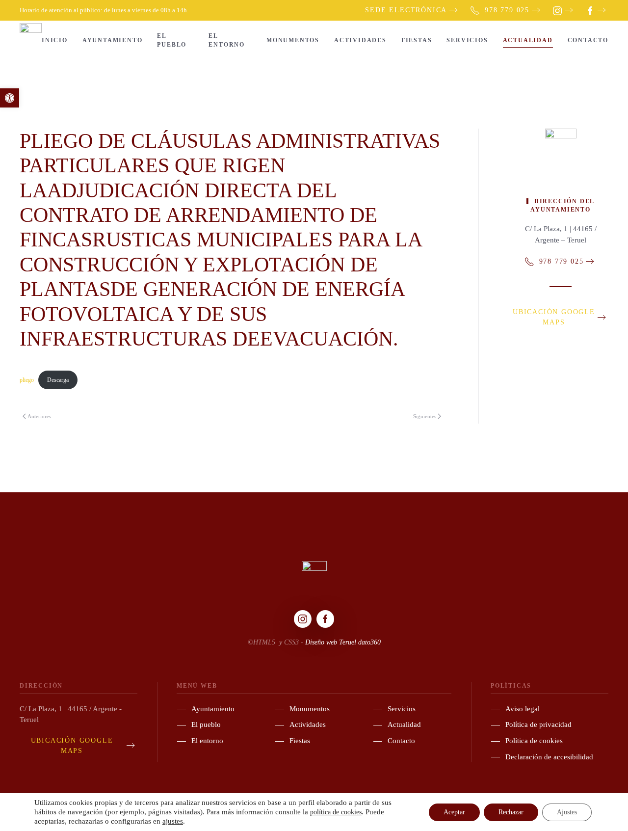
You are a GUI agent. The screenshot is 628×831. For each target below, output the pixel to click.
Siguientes (424, 416)
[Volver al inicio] (31, 40)
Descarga (58, 379)
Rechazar (510, 812)
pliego (27, 379)
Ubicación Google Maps (554, 317)
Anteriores (39, 416)
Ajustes (567, 812)
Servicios (467, 40)
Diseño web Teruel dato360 (343, 642)
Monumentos (292, 40)
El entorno (227, 40)
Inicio (55, 40)
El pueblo (171, 40)
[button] (9, 97)
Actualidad (528, 40)
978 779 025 (507, 10)
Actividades (360, 40)
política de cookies (336, 812)
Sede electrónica (406, 10)
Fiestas (416, 40)
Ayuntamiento (112, 40)
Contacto (588, 40)
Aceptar (454, 812)
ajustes (172, 821)
